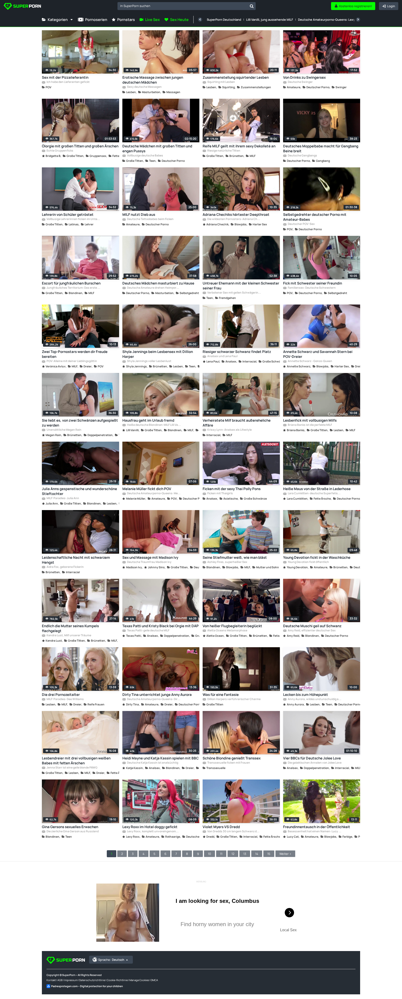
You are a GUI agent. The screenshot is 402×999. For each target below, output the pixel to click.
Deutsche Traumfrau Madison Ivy (149, 562)
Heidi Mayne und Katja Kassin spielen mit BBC (160, 758)
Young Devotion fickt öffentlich (308, 562)
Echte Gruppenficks (59, 150)
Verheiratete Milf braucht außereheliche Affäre (237, 423)
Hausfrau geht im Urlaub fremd (148, 420)
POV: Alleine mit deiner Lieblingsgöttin (71, 361)
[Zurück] (200, 19)
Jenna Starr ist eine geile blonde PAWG (71, 767)
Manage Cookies (139, 980)
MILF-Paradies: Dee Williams (65, 699)
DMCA (154, 980)
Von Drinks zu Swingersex (304, 77)
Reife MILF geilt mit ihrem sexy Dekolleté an (239, 146)
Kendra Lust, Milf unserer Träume (68, 635)
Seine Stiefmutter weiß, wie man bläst (235, 557)
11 (221, 854)
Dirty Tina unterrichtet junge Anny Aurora (157, 694)
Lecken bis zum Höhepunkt (305, 694)
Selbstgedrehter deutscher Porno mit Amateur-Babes (314, 217)
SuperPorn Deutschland (224, 19)
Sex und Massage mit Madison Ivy (150, 557)
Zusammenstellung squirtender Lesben (236, 77)
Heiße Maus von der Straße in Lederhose (317, 488)
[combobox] (186, 6)
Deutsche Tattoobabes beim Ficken (150, 219)
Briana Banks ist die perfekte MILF (309, 425)
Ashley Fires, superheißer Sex (227, 562)
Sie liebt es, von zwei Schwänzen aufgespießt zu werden (80, 423)
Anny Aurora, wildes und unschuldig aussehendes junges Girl (314, 699)
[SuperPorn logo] (22, 7)
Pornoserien (96, 19)
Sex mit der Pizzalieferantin (65, 77)
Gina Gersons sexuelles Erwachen (70, 826)
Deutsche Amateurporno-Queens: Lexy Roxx (330, 19)
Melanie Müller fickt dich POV (146, 488)
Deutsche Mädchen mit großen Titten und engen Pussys (157, 148)
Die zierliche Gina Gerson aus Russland (72, 831)
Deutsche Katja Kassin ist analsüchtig (152, 763)
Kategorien (58, 19)
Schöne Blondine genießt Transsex (232, 758)
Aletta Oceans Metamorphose (227, 630)
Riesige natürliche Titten (223, 150)
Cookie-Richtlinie (117, 980)
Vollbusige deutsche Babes (145, 155)
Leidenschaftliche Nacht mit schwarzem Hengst (76, 560)
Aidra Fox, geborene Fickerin (65, 567)
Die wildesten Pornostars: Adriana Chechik (234, 219)
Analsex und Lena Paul (222, 356)
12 (232, 854)
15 (268, 854)
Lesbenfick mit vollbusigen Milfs (310, 420)
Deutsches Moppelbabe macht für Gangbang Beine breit (320, 148)
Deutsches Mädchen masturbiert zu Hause (158, 283)
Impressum (70, 980)
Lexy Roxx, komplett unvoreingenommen (154, 831)
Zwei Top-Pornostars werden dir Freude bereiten (74, 354)
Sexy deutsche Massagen (144, 87)
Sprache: (111, 960)
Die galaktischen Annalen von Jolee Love (314, 763)
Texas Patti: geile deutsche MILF (148, 630)
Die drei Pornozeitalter (61, 694)
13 (244, 854)
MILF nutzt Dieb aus (138, 214)
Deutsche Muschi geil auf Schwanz (312, 625)
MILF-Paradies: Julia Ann (62, 498)
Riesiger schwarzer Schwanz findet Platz (237, 351)
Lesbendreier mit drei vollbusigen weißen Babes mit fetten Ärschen (76, 760)
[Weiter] (358, 19)
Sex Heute (179, 19)
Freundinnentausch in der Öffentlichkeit (316, 826)
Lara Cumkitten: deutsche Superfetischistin (314, 493)
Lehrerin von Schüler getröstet (68, 214)
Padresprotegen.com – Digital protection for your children (87, 986)
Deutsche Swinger (300, 82)
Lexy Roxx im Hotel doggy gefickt (150, 826)
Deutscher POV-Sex (301, 224)
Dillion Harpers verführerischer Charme (234, 699)
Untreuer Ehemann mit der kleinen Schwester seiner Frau (241, 286)
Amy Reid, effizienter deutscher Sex (311, 630)
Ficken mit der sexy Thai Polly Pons (232, 488)
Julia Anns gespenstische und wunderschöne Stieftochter (79, 491)
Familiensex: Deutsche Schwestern (311, 288)
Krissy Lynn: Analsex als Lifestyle (229, 430)
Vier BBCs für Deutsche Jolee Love (312, 758)
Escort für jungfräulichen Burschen (71, 283)
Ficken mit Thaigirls (220, 493)
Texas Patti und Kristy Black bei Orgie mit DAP (160, 625)
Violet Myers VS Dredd (221, 826)
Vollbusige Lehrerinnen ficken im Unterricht (73, 219)
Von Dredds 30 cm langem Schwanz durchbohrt (234, 831)
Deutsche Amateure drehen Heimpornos (154, 288)
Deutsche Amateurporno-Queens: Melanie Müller (154, 493)
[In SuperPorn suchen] (252, 6)
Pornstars (126, 19)
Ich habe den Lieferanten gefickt (68, 82)
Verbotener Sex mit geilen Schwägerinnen (234, 293)
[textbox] (182, 6)
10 (209, 854)
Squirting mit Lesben (221, 82)
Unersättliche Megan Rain (63, 430)
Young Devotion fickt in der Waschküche (316, 557)
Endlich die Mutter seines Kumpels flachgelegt (70, 628)
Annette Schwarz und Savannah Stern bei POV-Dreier (317, 354)
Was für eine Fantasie (221, 694)
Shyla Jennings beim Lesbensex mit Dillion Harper (157, 354)
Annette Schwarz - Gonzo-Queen (309, 361)
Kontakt (51, 980)
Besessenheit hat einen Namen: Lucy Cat (314, 831)
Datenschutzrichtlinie (92, 980)
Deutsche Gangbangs (302, 155)
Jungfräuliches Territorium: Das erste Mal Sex (73, 288)
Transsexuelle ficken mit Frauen (228, 763)
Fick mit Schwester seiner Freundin (312, 283)
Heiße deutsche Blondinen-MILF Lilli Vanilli (154, 425)
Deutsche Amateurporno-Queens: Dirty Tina (154, 699)
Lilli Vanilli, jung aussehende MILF (269, 19)
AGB (60, 980)
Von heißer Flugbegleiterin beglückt (232, 625)
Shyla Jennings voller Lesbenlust (149, 361)
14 (256, 854)
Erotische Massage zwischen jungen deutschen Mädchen (152, 80)
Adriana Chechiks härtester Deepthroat (236, 214)
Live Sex (152, 19)
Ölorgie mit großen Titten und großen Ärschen (80, 146)
